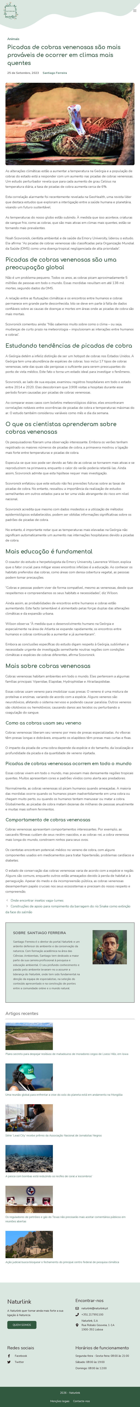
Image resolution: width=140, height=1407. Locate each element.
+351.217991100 (92, 1314)
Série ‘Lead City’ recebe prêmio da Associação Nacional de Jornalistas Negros (53, 1135)
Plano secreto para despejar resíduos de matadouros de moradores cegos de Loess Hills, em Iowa (66, 1054)
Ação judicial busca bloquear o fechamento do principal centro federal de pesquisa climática (62, 1262)
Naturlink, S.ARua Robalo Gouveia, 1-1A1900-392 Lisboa (97, 1325)
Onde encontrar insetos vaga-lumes (37, 900)
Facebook (21, 1356)
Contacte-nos (81, 1401)
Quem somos (22, 1325)
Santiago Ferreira (55, 73)
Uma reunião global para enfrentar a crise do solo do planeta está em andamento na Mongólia (63, 1095)
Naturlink (74, 1393)
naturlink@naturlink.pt (94, 1308)
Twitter (19, 1362)
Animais (13, 39)
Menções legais (59, 1401)
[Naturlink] (11, 11)
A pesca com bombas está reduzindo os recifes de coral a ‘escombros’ (48, 1176)
